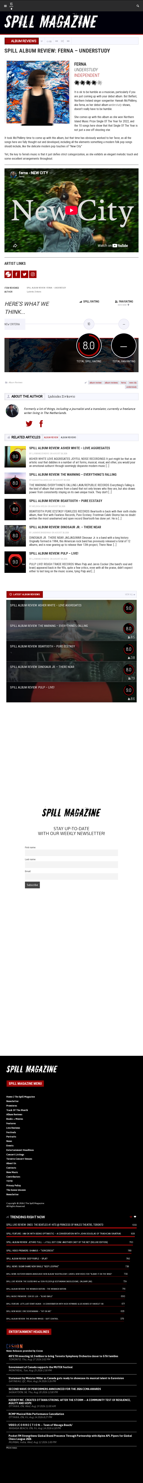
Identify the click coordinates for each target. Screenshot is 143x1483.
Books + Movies (14, 1119)
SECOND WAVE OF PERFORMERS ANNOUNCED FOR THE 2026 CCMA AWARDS (55, 1389)
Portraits (11, 1136)
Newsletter (12, 1101)
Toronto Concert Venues (19, 1159)
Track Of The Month (17, 1110)
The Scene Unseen (16, 1190)
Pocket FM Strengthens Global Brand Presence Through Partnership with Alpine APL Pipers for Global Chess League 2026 (70, 1437)
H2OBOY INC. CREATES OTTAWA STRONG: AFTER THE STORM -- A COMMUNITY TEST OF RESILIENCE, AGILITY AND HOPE (70, 1402)
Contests (11, 1168)
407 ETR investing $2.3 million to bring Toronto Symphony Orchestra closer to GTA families (63, 1356)
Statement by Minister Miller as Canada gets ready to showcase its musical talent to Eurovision (66, 1378)
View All (129, 594)
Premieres (11, 1105)
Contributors (13, 1177)
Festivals (11, 1132)
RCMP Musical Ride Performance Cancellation (36, 1414)
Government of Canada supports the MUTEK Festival (40, 1367)
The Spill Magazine (34, 1203)
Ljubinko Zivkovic (61, 396)
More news (11, 1447)
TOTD (9, 1181)
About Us (11, 1163)
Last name (30, 859)
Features (11, 1123)
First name (30, 847)
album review (95, 382)
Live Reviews (13, 1128)
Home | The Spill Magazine (20, 1097)
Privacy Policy (13, 1185)
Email (28, 871)
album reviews (111, 382)
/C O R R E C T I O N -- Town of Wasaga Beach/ (40, 1425)
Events (10, 1145)
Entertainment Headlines (20, 1150)
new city (133, 382)
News (9, 1141)
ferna (123, 382)
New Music (12, 1172)
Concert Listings (15, 1154)
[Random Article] (62, 41)
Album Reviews (16, 382)
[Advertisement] (71, 755)
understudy (131, 386)
